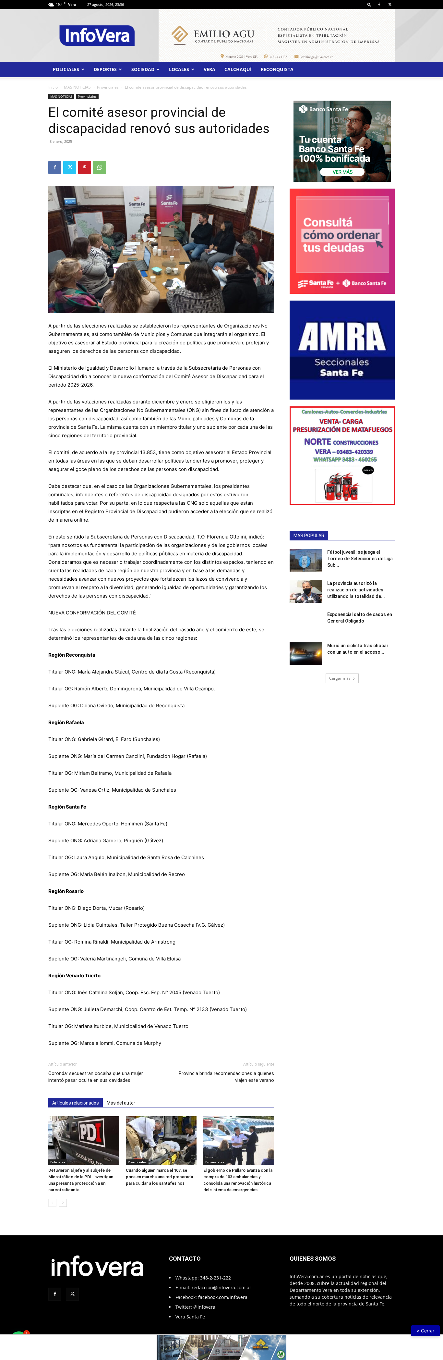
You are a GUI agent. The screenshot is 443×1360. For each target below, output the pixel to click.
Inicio (53, 87)
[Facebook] (379, 4)
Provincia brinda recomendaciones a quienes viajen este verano (226, 1076)
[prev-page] (52, 1203)
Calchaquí (238, 69)
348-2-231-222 (215, 1278)
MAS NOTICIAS (77, 87)
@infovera (204, 1307)
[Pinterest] (84, 167)
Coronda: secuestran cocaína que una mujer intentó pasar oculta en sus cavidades (95, 1076)
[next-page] (63, 1203)
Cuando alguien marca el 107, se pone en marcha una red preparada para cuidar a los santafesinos (159, 1177)
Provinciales (108, 87)
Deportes (105, 69)
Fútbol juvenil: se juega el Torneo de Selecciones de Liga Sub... (360, 559)
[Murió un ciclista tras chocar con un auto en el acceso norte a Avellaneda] (306, 653)
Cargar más (340, 678)
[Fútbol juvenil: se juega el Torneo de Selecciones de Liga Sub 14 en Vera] (306, 560)
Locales (179, 69)
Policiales (66, 69)
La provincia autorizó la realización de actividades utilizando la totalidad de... (356, 590)
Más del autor (121, 1103)
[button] (369, 4)
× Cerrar (425, 1330)
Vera (209, 69)
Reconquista (277, 69)
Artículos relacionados (75, 1103)
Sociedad (142, 69)
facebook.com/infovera (222, 1297)
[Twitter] (390, 4)
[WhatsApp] (99, 167)
